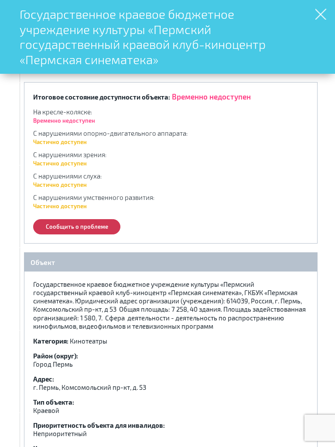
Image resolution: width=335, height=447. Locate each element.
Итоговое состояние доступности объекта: (101, 97)
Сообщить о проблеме (77, 226)
